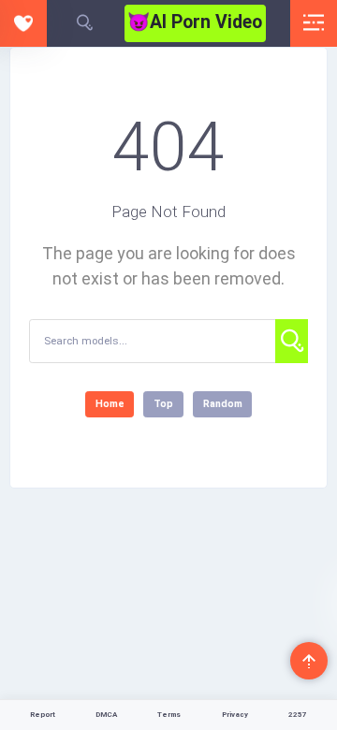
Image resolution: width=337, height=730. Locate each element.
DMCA (106, 714)
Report (42, 714)
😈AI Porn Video (194, 22)
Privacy (235, 714)
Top (163, 404)
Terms (169, 714)
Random (222, 404)
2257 (297, 714)
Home (110, 404)
